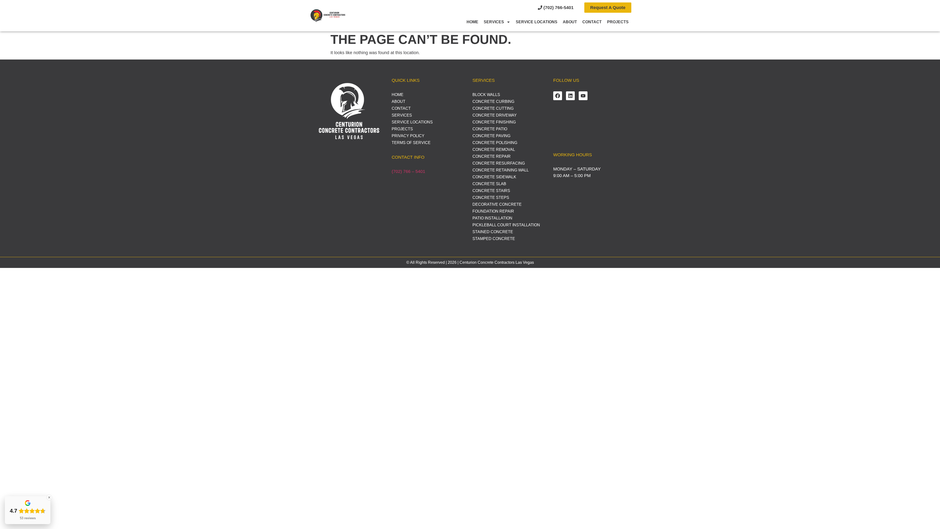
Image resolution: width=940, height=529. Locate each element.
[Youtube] (583, 95)
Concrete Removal (493, 149)
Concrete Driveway (494, 115)
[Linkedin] (570, 95)
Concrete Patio (489, 129)
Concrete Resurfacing (498, 163)
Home (472, 22)
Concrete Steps (490, 197)
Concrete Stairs (491, 191)
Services (494, 22)
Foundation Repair (493, 211)
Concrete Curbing (493, 101)
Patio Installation (492, 218)
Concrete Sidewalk (494, 177)
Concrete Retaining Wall (500, 170)
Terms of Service (411, 143)
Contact (592, 22)
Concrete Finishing (494, 122)
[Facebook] (557, 95)
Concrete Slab (489, 184)
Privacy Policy (408, 136)
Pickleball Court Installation (506, 225)
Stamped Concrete (493, 239)
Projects (618, 22)
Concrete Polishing (494, 143)
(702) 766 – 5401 (408, 171)
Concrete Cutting (493, 108)
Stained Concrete (492, 232)
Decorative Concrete (497, 204)
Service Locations (536, 22)
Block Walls (486, 95)
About (570, 22)
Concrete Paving (491, 136)
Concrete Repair (491, 156)
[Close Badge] (49, 497)
